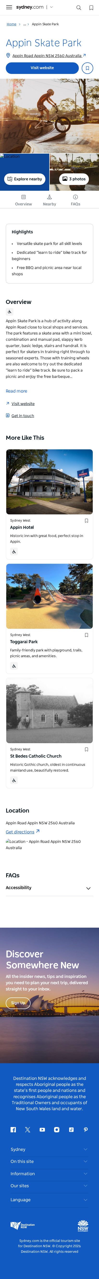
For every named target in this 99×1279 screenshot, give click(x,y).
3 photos (77, 179)
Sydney (18, 1150)
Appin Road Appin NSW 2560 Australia (47, 56)
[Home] (29, 7)
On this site (22, 1162)
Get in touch (23, 416)
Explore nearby (28, 179)
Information (23, 1174)
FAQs (75, 204)
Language (21, 1200)
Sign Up (18, 1003)
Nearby (49, 204)
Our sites (20, 1186)
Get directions (20, 832)
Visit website (42, 68)
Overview (23, 204)
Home (11, 24)
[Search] (79, 9)
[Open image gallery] (49, 116)
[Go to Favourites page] (90, 7)
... (25, 24)
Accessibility (18, 888)
